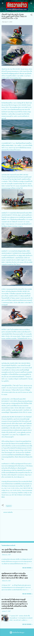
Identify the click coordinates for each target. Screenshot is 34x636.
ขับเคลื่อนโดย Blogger (18, 632)
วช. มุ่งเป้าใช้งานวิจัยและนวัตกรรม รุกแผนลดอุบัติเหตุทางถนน (14, 551)
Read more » (27, 568)
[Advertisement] (17, 526)
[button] (31, 15)
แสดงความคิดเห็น (8, 512)
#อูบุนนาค (8, 506)
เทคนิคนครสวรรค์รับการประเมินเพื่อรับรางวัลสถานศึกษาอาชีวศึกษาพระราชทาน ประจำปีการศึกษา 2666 (15, 575)
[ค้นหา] (31, 4)
